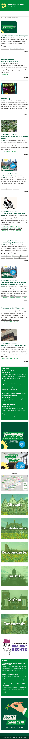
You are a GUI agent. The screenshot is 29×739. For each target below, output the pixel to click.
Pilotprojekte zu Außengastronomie (11, 176)
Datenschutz (9, 737)
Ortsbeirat (14, 151)
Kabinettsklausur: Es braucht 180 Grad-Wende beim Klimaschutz (13, 663)
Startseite (3, 19)
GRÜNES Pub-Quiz (6, 99)
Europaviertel (5, 112)
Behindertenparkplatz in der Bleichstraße (13, 345)
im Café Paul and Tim (7, 97)
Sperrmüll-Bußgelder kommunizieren (12, 243)
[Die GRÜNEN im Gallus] (14, 576)
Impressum (3, 737)
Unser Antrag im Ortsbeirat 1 (9, 134)
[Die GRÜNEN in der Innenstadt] (14, 624)
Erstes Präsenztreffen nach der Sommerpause (14, 36)
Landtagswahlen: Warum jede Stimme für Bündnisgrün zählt (14, 684)
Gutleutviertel (5, 230)
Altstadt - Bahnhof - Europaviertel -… (10, 17)
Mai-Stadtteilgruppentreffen (9, 61)
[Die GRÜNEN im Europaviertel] (14, 552)
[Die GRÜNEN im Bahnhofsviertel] (14, 528)
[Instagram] (16, 737)
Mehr (25, 51)
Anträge (3, 151)
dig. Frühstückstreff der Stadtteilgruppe (12, 384)
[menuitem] (3, 737)
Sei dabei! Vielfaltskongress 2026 (10, 674)
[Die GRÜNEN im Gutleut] (14, 600)
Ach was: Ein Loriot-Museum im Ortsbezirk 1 (14, 213)
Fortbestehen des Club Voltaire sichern (12, 308)
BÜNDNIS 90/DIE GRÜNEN (16, 5)
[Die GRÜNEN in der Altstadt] (14, 504)
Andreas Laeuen (5, 297)
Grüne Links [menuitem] (23, 737)
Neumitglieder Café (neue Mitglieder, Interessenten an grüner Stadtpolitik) (13, 394)
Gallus (11, 112)
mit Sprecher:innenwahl (7, 59)
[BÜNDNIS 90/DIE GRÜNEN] (3, 5)
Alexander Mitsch (5, 226)
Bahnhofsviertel (5, 49)
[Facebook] (14, 737)
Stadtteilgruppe (20, 49)
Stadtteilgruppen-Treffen (8, 371)
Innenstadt (12, 49)
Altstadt (12, 226)
